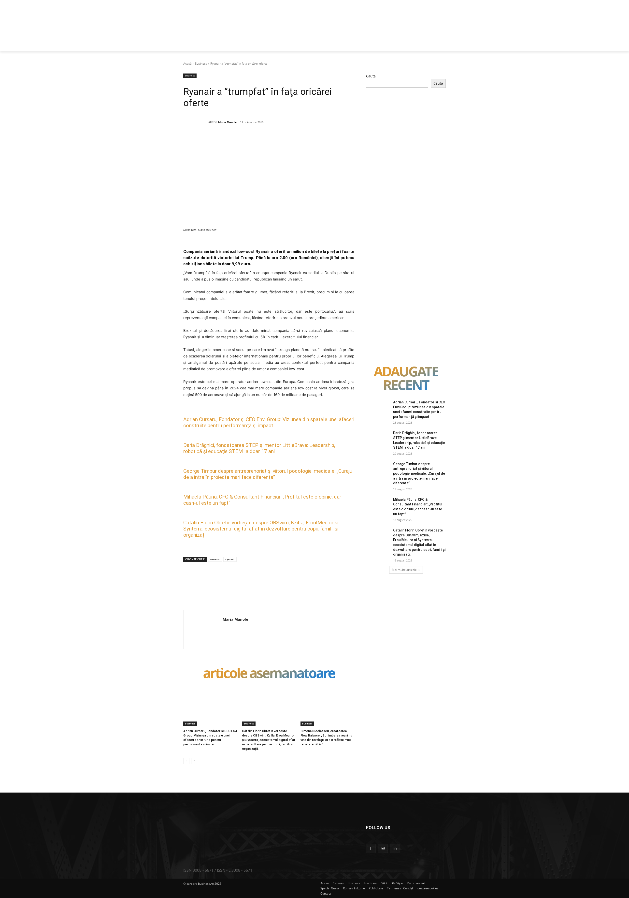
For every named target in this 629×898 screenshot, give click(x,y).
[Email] (276, 140)
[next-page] (194, 761)
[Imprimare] (288, 140)
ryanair (230, 559)
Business (201, 63)
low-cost (215, 559)
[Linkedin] (265, 140)
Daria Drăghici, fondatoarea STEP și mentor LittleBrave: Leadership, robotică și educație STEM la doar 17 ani (259, 448)
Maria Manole (227, 122)
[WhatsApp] (254, 140)
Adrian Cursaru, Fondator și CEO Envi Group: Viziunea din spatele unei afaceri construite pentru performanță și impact (268, 422)
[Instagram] (383, 848)
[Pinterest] (242, 140)
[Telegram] (299, 140)
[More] (310, 140)
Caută (371, 76)
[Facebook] (220, 140)
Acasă (187, 63)
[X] (231, 140)
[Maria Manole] (195, 122)
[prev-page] (186, 761)
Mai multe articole (404, 570)
